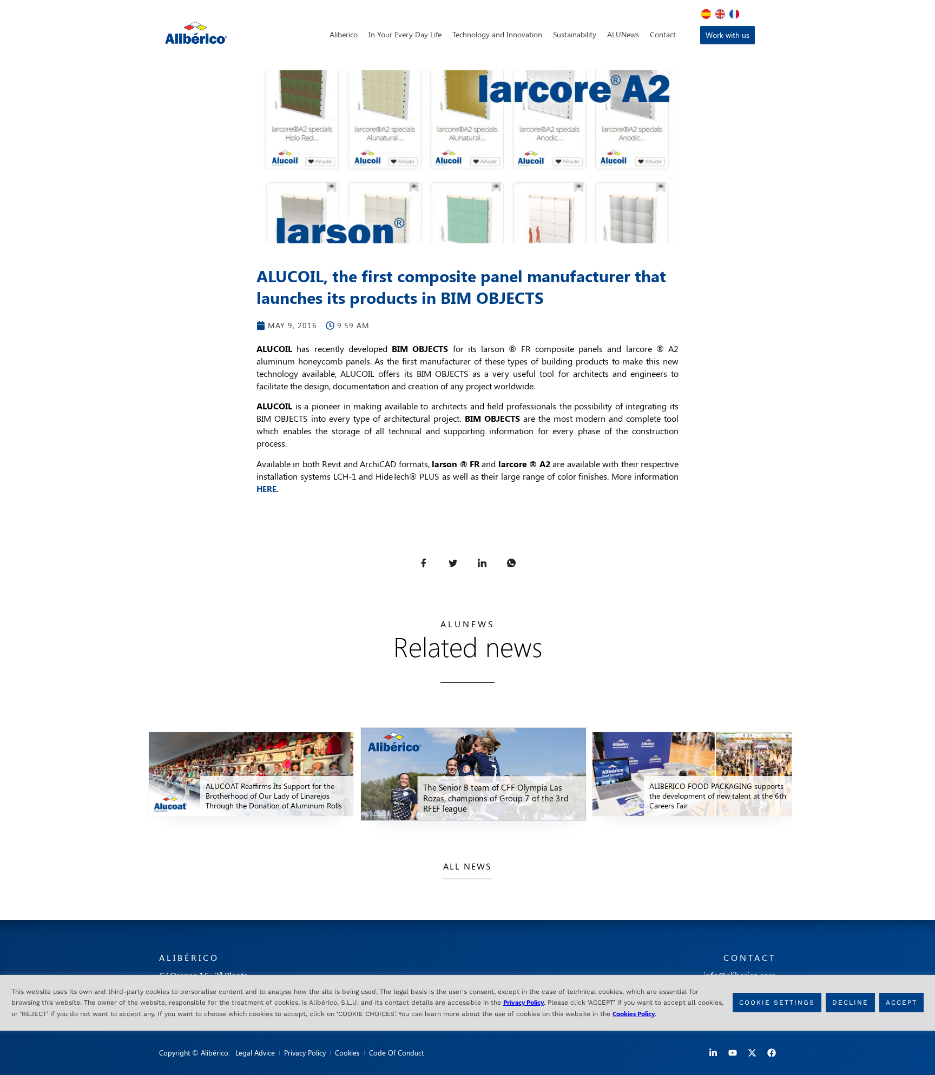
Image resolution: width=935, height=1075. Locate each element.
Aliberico (344, 34)
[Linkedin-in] (713, 1053)
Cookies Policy (634, 1013)
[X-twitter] (752, 1053)
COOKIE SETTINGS (777, 1003)
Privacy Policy (523, 1002)
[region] (467, 1003)
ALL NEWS (467, 866)
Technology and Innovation (497, 34)
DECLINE (850, 1003)
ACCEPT (901, 1003)
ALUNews (623, 34)
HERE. (267, 488)
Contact (663, 34)
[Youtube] (732, 1053)
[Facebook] (771, 1053)
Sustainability (574, 34)
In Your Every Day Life (405, 34)
